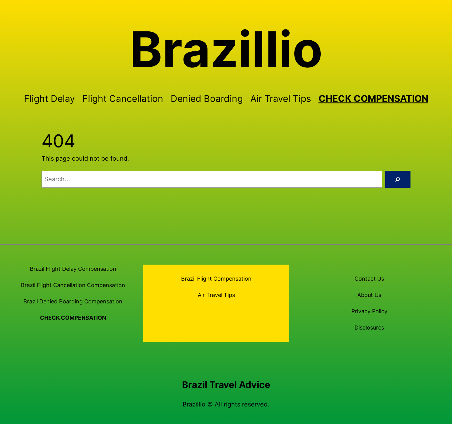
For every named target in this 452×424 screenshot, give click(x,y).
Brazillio (226, 49)
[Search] (397, 179)
